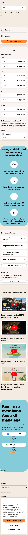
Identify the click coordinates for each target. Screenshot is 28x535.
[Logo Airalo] (5, 3)
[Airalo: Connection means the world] (14, 328)
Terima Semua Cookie (14, 520)
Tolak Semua (14, 525)
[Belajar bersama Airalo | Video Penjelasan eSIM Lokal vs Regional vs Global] (14, 374)
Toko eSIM (4, 13)
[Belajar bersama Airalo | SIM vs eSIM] (14, 351)
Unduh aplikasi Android (15, 445)
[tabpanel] (14, 84)
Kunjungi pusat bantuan (14, 265)
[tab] (14, 50)
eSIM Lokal (12, 13)
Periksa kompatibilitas (15, 41)
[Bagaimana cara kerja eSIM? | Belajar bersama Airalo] (14, 304)
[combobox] (14, 8)
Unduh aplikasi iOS (15, 434)
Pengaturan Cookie (14, 529)
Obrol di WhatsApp (14, 281)
